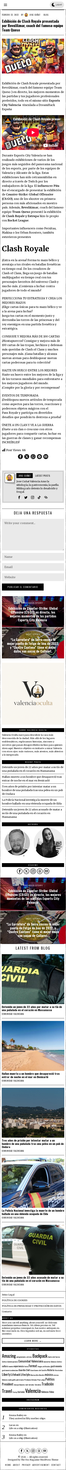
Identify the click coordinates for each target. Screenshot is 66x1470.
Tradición (48, 1384)
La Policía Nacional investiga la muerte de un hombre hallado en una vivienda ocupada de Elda (33, 1212)
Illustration (59, 1370)
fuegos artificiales (44, 1366)
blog (46, 14)
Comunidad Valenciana (30, 1361)
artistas (29, 1356)
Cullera (59, 1361)
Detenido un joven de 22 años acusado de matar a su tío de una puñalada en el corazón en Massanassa (32, 813)
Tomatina (38, 1384)
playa (43, 1379)
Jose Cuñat (34, 14)
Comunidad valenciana (13, 1014)
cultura (5, 1366)
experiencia (19, 1366)
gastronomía (56, 1366)
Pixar (39, 1379)
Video (51, 1392)
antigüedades (21, 1356)
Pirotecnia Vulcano (30, 1379)
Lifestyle (25, 1374)
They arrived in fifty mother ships (27, 1418)
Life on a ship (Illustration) (23, 1428)
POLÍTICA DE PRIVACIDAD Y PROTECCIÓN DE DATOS (31, 1306)
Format (33, 1365)
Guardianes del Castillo (38, 1370)
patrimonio (20, 1379)
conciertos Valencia (49, 1361)
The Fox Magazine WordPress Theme (39, 1460)
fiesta (26, 1366)
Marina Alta (34, 1375)
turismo (21, 1392)
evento (11, 1366)
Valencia (33, 1390)
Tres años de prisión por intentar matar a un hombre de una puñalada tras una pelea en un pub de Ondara (32, 790)
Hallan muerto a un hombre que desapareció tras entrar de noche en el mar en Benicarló (31, 1075)
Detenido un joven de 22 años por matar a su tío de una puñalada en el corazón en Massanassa (32, 1008)
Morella (41, 1375)
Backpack (39, 1356)
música (49, 1374)
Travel (7, 1390)
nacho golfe (11, 1379)
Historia (50, 1370)
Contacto (7, 1311)
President (7, 1384)
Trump (14, 1392)
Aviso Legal (8, 1294)
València (45, 1392)
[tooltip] (20, 456)
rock (26, 1384)
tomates (31, 1384)
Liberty (6, 1374)
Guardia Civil (24, 1370)
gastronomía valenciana (10, 1370)
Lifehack (15, 1374)
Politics (49, 1379)
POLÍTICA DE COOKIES (14, 1300)
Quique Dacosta (19, 1384)
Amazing (9, 1355)
